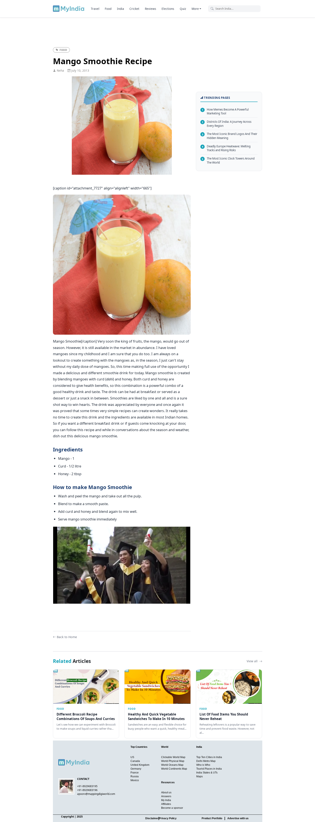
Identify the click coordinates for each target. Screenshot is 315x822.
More (195, 9)
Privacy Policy (168, 818)
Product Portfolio (212, 818)
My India (166, 800)
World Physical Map (172, 761)
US (132, 757)
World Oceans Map (172, 764)
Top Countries (138, 746)
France (134, 772)
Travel (95, 9)
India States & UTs (207, 772)
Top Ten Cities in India (209, 757)
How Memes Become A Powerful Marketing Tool (225, 111)
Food (108, 9)
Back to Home (67, 637)
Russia (134, 776)
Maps (199, 776)
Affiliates (166, 804)
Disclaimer (152, 818)
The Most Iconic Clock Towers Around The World (228, 160)
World (164, 746)
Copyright (67, 816)
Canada (135, 761)
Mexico (134, 780)
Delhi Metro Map (206, 761)
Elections (168, 9)
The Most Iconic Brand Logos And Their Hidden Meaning (229, 136)
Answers (166, 796)
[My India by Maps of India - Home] (69, 8)
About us (166, 792)
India (120, 9)
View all (252, 661)
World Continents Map (174, 768)
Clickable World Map (173, 757)
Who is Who (203, 764)
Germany (135, 768)
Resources (168, 782)
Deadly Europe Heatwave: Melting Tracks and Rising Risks (226, 148)
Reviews (150, 9)
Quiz (183, 9)
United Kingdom (139, 764)
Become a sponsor (172, 807)
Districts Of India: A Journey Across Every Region (226, 124)
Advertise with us (238, 818)
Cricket (134, 9)
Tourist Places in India (209, 768)
